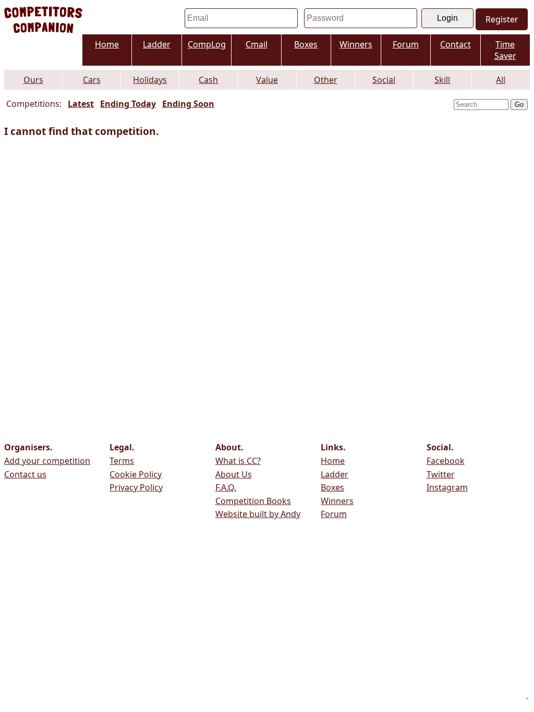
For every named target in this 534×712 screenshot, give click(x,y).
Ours (33, 79)
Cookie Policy (136, 474)
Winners (355, 44)
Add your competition (47, 461)
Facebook (446, 461)
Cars (92, 79)
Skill (442, 79)
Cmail (257, 44)
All (500, 79)
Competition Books (253, 501)
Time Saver (505, 50)
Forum (406, 44)
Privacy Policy (136, 487)
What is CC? (238, 461)
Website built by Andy (257, 514)
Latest (81, 103)
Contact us (25, 474)
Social (383, 79)
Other (325, 79)
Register (502, 19)
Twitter (441, 474)
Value (267, 79)
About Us (233, 474)
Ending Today (128, 103)
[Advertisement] (478, 276)
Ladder (157, 44)
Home (107, 44)
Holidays (150, 79)
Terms (122, 461)
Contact (455, 44)
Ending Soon (188, 103)
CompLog (207, 44)
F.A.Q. (225, 487)
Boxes (306, 44)
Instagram (447, 487)
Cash (208, 79)
